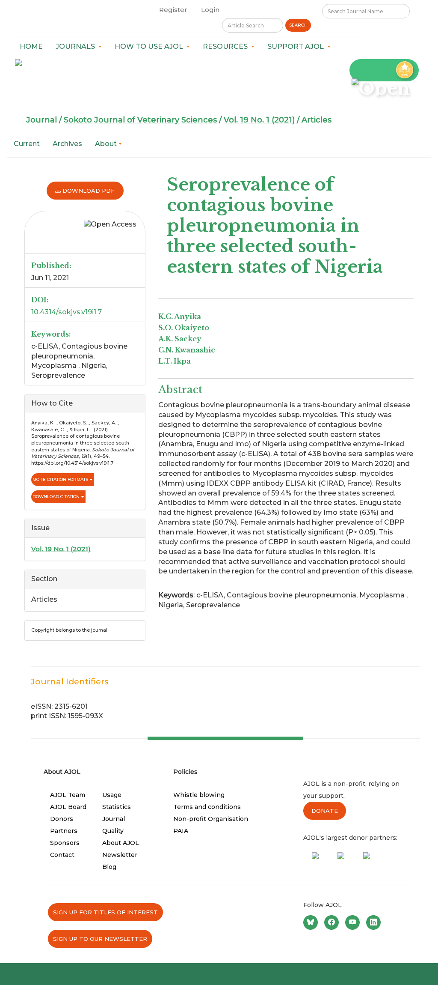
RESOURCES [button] (227, 46)
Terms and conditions (207, 807)
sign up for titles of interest (105, 912)
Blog (109, 867)
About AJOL (120, 843)
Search (298, 25)
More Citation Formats (61, 479)
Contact (62, 855)
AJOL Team (67, 795)
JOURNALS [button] (77, 46)
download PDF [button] (88, 190)
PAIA (180, 831)
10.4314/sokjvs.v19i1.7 (66, 312)
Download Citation (57, 496)
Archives (67, 144)
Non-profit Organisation (210, 819)
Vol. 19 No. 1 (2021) (259, 120)
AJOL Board (68, 807)
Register (173, 10)
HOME (31, 46)
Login (210, 10)
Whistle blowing (199, 795)
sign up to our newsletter (100, 938)
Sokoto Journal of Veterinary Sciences (140, 120)
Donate (324, 810)
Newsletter (119, 855)
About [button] (106, 144)
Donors (61, 819)
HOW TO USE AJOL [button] (150, 46)
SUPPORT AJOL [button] (297, 46)
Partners (63, 831)
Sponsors (65, 843)
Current (27, 144)
